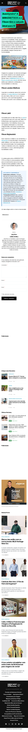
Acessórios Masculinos (17, 700)
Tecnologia (11, 373)
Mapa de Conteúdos (19, 716)
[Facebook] (6, 724)
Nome (3, 280)
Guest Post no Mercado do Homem (13, 718)
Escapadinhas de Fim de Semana (13, 713)
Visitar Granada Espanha (13, 707)
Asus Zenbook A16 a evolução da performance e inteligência (17, 436)
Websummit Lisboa (7, 716)
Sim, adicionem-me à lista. (8, 294)
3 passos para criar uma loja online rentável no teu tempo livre (17, 402)
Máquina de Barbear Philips (13, 698)
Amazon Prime (14, 720)
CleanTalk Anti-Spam (17, 728)
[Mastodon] (22, 724)
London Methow (12, 94)
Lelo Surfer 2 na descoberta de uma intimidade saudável (17, 416)
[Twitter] (9, 724)
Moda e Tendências (6, 9)
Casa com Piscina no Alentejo (13, 711)
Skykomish (4, 140)
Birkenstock (5, 214)
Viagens (10, 385)
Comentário (4, 265)
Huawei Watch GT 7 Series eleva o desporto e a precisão (17, 377)
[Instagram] (12, 724)
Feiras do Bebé (7, 694)
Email (3, 287)
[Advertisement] (14, 316)
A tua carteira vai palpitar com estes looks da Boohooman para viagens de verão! (13, 664)
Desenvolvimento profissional (15, 398)
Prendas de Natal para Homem (13, 692)
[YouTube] (19, 724)
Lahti (23, 117)
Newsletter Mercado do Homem (13, 703)
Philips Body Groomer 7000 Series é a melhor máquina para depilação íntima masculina (17, 426)
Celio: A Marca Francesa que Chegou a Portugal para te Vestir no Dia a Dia (13, 624)
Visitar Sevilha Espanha (13, 705)
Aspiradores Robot (18, 694)
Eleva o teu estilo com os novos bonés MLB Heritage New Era (12, 541)
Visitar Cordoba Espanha (13, 709)
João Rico (14, 234)
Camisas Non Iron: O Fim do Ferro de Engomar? (12, 583)
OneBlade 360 (6, 700)
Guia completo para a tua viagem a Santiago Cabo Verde (16, 389)
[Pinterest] (15, 724)
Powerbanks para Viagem (13, 696)
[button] (2, 3)
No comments (22, 29)
